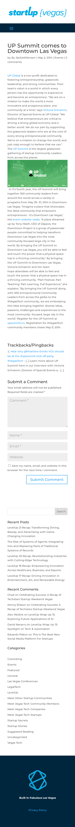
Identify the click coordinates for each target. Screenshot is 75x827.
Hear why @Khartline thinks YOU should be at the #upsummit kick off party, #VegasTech (35, 356)
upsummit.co (16, 323)
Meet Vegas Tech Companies (26, 709)
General (12, 675)
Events (58, 57)
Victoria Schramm (55, 110)
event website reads (26, 219)
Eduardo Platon (17, 634)
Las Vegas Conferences (22, 681)
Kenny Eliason (16, 604)
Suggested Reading (20, 731)
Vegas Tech (14, 742)
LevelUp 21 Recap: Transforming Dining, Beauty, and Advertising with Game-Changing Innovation (33, 532)
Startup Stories (17, 726)
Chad (10, 594)
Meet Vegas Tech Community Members (33, 703)
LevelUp (12, 692)
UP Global (13, 75)
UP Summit (20, 148)
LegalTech (14, 687)
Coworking (14, 659)
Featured (13, 670)
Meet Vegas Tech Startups (24, 714)
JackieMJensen (26, 57)
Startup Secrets (17, 720)
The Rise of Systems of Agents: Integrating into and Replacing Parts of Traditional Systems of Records (35, 546)
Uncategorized (17, 737)
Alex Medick (15, 614)
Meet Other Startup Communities (29, 698)
